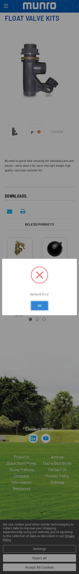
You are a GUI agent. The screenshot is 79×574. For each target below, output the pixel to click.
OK (39, 305)
